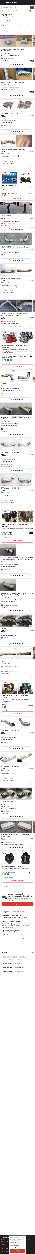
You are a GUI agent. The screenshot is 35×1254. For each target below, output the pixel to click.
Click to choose (17, 540)
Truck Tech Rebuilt (7, 532)
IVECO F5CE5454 (19, 971)
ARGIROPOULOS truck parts (9, 193)
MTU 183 (15, 956)
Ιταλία (19, 925)
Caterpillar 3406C (7, 971)
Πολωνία (20, 924)
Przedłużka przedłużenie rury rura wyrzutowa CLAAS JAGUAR (15, 835)
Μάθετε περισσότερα (15, 1246)
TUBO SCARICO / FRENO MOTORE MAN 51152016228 (13, 50)
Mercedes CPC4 (7, 960)
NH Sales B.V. (4, 431)
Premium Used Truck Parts (10, 185)
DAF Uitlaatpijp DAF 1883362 (10, 452)
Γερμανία (4, 927)
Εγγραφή (17, 904)
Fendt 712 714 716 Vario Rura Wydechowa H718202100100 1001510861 (14, 314)
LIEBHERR (7, 918)
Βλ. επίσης (5, 952)
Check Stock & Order (17, 880)
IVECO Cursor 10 (7, 963)
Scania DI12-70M (19, 963)
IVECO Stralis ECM (7, 967)
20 (27, 26)
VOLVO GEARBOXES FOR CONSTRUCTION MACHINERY (14, 525)
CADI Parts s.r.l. (4, 60)
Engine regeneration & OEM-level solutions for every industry (16, 346)
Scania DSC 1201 (19, 967)
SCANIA (26, 918)
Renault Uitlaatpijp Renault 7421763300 (13, 149)
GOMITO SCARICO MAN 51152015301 (12, 82)
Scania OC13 (6, 956)
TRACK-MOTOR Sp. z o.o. (8, 872)
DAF (3, 918)
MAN (2, 661)
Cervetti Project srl (5, 226)
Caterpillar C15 (18, 960)
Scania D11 (23, 956)
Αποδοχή (17, 1251)
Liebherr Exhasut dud (7, 802)
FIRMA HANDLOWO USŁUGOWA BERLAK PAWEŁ (12, 844)
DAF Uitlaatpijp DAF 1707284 (10, 113)
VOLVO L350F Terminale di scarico (12, 216)
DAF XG (3, 383)
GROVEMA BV (4, 640)
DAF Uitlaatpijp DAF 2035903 (10, 766)
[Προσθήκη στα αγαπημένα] (32, 64)
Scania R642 (28, 960)
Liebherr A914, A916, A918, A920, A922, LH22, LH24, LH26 (17, 418)
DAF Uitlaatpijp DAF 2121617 (10, 730)
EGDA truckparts (5, 396)
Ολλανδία (4, 924)
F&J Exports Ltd (6, 705)
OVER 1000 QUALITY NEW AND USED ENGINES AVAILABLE (16, 696)
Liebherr (3, 628)
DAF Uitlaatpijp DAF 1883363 (10, 488)
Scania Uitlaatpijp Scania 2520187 (11, 278)
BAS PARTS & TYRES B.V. (7, 128)
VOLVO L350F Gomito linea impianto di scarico (15, 247)
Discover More (17, 199)
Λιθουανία (4, 925)
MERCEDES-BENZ (18, 918)
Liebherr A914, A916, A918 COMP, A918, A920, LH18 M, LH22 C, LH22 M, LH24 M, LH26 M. (17, 594)
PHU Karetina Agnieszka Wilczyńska (9, 323)
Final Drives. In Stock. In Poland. (11, 866)
